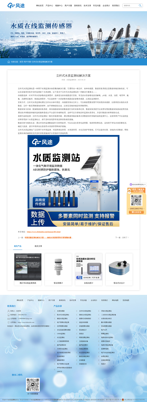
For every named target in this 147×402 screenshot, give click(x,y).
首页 (21, 62)
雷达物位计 (83, 330)
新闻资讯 (62, 300)
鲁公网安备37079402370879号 (134, 400)
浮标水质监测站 (106, 311)
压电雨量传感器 (84, 326)
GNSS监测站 (61, 334)
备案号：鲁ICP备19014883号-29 (110, 400)
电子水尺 (104, 330)
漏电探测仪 (61, 360)
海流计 (103, 364)
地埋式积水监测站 (107, 337)
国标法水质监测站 (85, 315)
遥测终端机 (105, 349)
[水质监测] (16, 5)
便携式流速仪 (105, 341)
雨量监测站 (105, 334)
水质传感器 (61, 311)
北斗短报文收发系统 (64, 352)
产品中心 (49, 6)
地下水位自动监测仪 (108, 352)
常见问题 (83, 300)
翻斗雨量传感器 (106, 322)
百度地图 (126, 300)
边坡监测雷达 (105, 360)
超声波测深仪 (61, 345)
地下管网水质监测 (63, 322)
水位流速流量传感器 (64, 330)
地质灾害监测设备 (107, 345)
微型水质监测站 (62, 318)
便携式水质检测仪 (85, 318)
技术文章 (73, 300)
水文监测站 (61, 337)
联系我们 (104, 300)
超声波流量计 (83, 345)
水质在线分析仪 (106, 318)
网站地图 (115, 300)
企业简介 (94, 300)
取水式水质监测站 (63, 315)
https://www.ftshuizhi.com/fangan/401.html (43, 232)
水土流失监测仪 (84, 352)
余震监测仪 (105, 356)
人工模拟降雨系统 (63, 341)
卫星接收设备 (83, 341)
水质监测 (69, 80)
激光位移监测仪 (84, 356)
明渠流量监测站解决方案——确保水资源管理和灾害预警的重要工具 (50, 237)
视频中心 (41, 300)
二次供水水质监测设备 (108, 315)
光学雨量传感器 (62, 326)
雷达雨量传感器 (106, 326)
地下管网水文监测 (63, 364)
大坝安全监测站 (62, 349)
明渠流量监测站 (84, 337)
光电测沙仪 (83, 364)
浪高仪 (81, 334)
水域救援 (82, 360)
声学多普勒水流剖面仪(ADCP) (64, 369)
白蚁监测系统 (83, 349)
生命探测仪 (61, 356)
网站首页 (40, 6)
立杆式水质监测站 (85, 311)
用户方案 (27, 62)
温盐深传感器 (83, 322)
